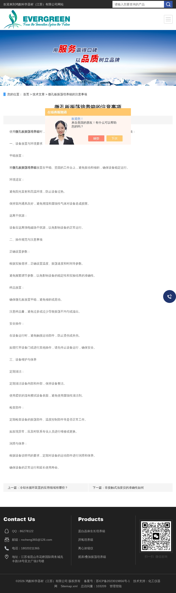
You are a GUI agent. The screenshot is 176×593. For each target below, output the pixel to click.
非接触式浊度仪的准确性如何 (124, 487)
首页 (26, 94)
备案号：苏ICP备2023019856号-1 (107, 581)
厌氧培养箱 (85, 539)
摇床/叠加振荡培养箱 (92, 557)
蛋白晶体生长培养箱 (91, 531)
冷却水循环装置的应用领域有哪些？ (44, 487)
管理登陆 (116, 586)
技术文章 (39, 94)
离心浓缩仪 (85, 548)
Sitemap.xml (69, 586)
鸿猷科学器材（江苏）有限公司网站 (39, 4)
